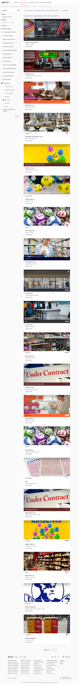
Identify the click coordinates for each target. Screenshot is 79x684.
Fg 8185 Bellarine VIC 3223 (31, 169)
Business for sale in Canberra (13, 670)
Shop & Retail (41, 6)
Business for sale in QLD (25, 665)
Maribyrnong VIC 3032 (30, 483)
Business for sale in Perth (12, 668)
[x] (58, 656)
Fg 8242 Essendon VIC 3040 (32, 389)
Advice (40, 2)
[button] (10, 10)
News (36, 2)
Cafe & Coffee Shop (50, 673)
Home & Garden (36, 671)
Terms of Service (53, 682)
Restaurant (49, 671)
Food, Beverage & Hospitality (39, 662)
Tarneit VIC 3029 (29, 232)
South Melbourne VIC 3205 (31, 295)
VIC (10, 6)
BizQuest (61, 663)
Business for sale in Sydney (13, 662)
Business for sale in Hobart (13, 673)
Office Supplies (48, 6)
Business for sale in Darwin (13, 671)
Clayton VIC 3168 (29, 44)
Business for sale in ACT (25, 670)
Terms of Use (65, 678)
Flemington (35, 6)
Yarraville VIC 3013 (29, 640)
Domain (14, 654)
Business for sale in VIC (25, 663)
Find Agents (31, 2)
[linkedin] (55, 656)
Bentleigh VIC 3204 (29, 201)
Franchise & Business (37, 665)
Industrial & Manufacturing (38, 670)
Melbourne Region (15, 6)
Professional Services (51, 668)
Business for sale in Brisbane (13, 665)
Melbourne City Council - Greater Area (26, 6)
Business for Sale (23, 2)
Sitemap (69, 678)
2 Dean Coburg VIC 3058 (31, 264)
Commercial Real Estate (5, 2)
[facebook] (52, 656)
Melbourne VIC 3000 (30, 107)
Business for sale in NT (25, 671)
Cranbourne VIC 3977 (30, 358)
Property (16, 2)
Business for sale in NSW (25, 662)
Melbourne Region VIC (30, 138)
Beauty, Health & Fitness (38, 673)
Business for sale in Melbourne (13, 663)
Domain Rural (14, 675)
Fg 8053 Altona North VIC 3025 (32, 514)
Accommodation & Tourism (39, 668)
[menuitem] (14, 654)
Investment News (47, 2)
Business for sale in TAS (25, 673)
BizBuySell (61, 662)
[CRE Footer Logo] (10, 657)
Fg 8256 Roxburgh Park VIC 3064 (33, 75)
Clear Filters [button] (17, 116)
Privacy (60, 678)
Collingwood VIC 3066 (30, 546)
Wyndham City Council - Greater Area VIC (35, 608)
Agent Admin (67, 656)
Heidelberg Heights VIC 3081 (32, 452)
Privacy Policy (45, 682)
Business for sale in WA (25, 668)
